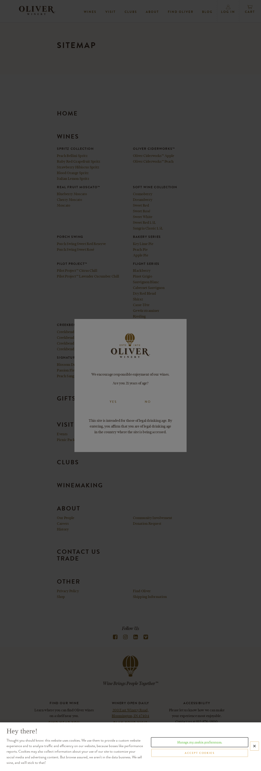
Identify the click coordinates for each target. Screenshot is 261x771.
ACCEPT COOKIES (200, 753)
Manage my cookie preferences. (199, 742)
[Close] (254, 746)
